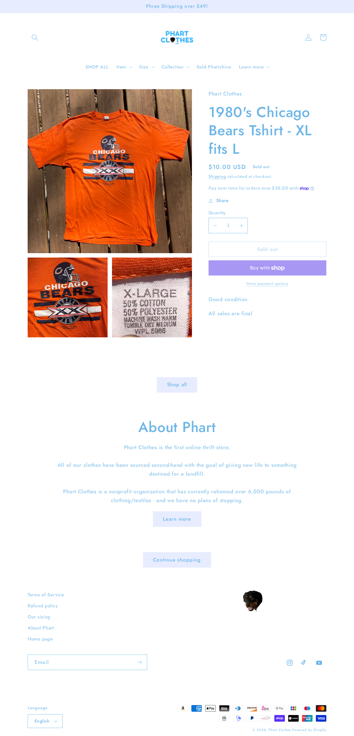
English (42, 721)
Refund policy (43, 605)
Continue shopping (177, 559)
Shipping (217, 176)
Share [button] (222, 200)
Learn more (177, 519)
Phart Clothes (280, 729)
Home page (40, 639)
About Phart (41, 627)
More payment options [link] (267, 283)
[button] (35, 37)
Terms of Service (46, 594)
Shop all (177, 384)
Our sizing (39, 616)
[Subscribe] (139, 662)
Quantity (217, 213)
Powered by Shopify (309, 729)
